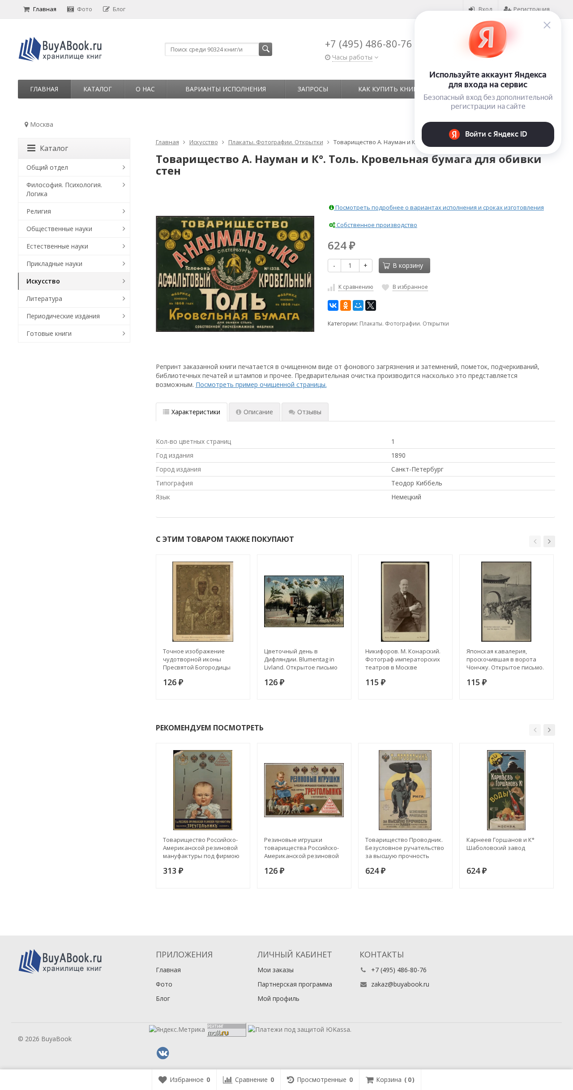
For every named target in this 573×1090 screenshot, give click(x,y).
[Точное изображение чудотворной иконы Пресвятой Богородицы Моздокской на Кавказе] (203, 602)
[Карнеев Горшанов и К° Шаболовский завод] (506, 790)
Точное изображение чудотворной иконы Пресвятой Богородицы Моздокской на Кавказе (197, 659)
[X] (370, 305)
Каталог (97, 89)
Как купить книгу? (390, 89)
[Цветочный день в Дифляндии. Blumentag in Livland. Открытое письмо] (304, 602)
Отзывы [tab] (309, 412)
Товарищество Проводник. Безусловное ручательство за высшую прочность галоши (404, 848)
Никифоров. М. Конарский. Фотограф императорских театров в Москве (402, 659)
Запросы (313, 89)
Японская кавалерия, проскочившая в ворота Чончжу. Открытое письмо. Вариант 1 (505, 659)
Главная (44, 9)
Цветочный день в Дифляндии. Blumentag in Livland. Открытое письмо (301, 659)
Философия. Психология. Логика (64, 189)
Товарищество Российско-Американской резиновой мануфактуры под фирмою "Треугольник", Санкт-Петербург (201, 848)
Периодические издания (63, 316)
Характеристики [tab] (195, 412)
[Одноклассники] (345, 305)
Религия (38, 211)
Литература (44, 298)
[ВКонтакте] (333, 305)
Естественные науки (57, 246)
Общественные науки (59, 228)
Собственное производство (376, 225)
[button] (535, 541)
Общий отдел (47, 167)
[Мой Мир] (358, 305)
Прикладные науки (54, 263)
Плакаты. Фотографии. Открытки (404, 323)
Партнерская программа (294, 984)
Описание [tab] (258, 412)
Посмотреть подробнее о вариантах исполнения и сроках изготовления (439, 207)
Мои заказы (275, 970)
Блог (119, 9)
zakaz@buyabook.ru (400, 984)
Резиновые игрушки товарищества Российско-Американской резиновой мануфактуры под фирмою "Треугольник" (302, 848)
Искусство (43, 281)
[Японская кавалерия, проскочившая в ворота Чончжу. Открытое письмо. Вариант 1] (506, 602)
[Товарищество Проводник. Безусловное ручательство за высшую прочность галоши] (405, 790)
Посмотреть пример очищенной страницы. (261, 384)
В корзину (408, 265)
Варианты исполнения (225, 89)
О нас (145, 89)
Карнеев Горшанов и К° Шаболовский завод (500, 844)
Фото (84, 9)
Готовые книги (49, 333)
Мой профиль (278, 998)
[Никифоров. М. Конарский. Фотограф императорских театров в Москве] (405, 602)
